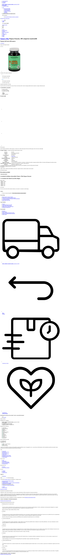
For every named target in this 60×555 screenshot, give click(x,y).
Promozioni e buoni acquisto (6, 455)
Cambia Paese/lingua (11, 477)
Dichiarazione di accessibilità (6, 483)
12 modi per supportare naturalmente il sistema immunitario (11, 198)
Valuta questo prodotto (4, 174)
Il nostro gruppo (4, 472)
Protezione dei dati (5, 481)
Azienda (3, 486)
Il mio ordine (4, 451)
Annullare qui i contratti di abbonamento (8, 485)
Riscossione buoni (5, 463)
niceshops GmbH (7, 479)
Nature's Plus (4, 39)
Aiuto (3, 7)
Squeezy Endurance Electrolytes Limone (8, 212)
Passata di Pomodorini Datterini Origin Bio (8, 213)
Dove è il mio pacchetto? (6, 462)
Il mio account (4, 454)
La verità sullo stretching (6, 199)
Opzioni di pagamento (5, 453)
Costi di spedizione (7, 10)
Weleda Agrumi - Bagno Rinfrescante (7, 206)
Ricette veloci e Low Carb (6, 200)
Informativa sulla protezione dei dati (30, 497)
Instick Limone (4, 214)
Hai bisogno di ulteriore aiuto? (6, 456)
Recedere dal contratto (3, 489)
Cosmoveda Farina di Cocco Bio (7, 204)
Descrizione (3, 147)
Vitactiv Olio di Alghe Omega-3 (7, 205)
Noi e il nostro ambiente (5, 467)
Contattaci (5, 11)
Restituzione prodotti (7, 9)
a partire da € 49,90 (10, 4)
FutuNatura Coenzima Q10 (6, 207)
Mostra (2, 191)
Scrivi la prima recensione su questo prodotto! (19, 193)
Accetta (9, 553)
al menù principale (5, 1)
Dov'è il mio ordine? (7, 8)
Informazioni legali (4, 170)
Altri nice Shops (4, 487)
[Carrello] (31, 28)
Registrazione (4, 461)
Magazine (3, 466)
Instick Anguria (4, 211)
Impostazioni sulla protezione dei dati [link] (7, 484)
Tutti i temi (5, 12)
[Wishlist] (3, 26)
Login (3, 21)
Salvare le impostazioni (4, 553)
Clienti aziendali (4, 457)
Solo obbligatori (13, 553)
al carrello (3, 2)
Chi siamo (3, 471)
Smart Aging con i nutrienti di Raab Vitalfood (9, 197)
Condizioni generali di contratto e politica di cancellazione (10, 482)
